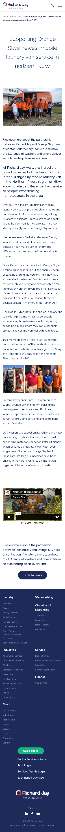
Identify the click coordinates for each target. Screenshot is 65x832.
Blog (20, 16)
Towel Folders (9, 631)
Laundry (8, 597)
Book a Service (42, 656)
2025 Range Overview (31, 777)
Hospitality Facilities (12, 683)
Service (40, 650)
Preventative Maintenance (48, 660)
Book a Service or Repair (32, 759)
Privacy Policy (16, 825)
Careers (6, 729)
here (57, 144)
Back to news (32, 575)
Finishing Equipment (13, 626)
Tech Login (24, 765)
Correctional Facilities (13, 669)
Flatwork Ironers (10, 622)
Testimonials (9, 719)
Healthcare (8, 674)
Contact (6, 743)
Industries (9, 650)
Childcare (7, 665)
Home (5, 16)
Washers (7, 603)
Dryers (6, 608)
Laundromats (9, 688)
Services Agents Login (31, 771)
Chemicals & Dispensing (43, 607)
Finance (40, 676)
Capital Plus (41, 683)
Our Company (9, 710)
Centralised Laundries (13, 660)
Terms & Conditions (35, 825)
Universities (8, 697)
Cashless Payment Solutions (12, 636)
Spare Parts (40, 665)
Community (8, 738)
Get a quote (30, 750)
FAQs (5, 733)
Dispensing (40, 620)
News (5, 724)
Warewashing (44, 597)
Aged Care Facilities (12, 656)
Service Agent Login (45, 669)
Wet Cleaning (9, 617)
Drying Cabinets (10, 612)
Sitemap (51, 825)
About (6, 704)
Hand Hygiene (42, 625)
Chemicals (40, 615)
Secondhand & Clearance (15, 642)
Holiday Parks (9, 679)
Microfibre (40, 629)
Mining (6, 693)
